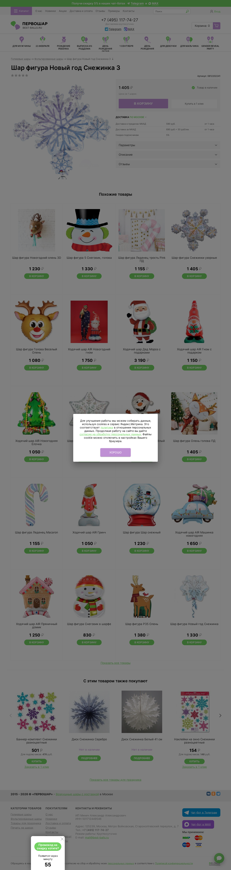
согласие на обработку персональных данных (110, 434)
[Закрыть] (62, 840)
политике (107, 427)
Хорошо (115, 452)
